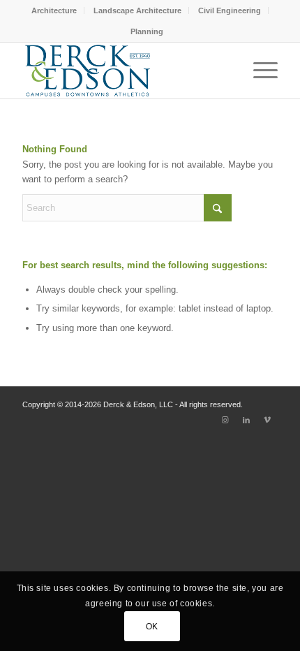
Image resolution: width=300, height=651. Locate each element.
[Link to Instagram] (225, 419)
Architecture (54, 10)
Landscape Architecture (137, 10)
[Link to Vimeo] (267, 419)
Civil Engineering (229, 10)
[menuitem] (54, 10)
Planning (146, 31)
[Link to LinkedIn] (246, 419)
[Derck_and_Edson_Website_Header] (124, 70)
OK (152, 626)
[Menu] (258, 70)
